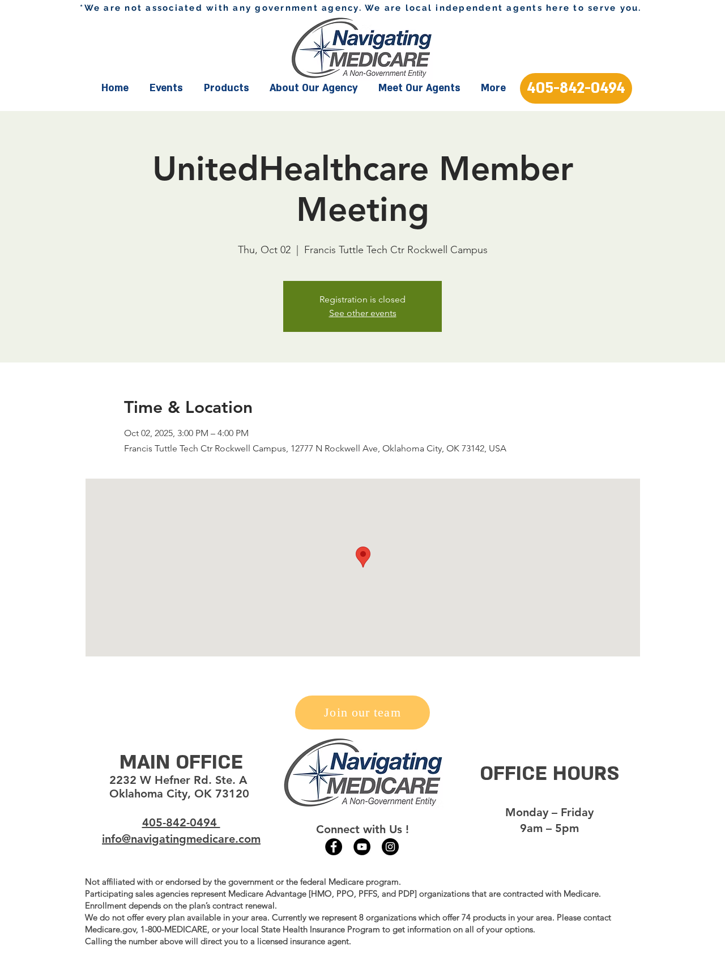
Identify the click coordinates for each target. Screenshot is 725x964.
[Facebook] (333, 846)
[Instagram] (390, 846)
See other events (362, 313)
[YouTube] (361, 846)
